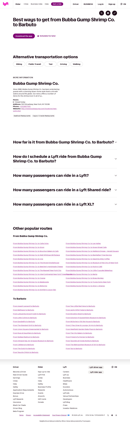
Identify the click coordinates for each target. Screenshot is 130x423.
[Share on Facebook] (108, 13)
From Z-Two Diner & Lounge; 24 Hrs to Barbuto (84, 325)
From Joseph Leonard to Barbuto (26, 306)
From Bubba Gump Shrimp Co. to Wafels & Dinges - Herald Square (92, 251)
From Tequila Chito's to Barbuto (25, 352)
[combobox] (123, 4)
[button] (65, 142)
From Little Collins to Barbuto (25, 318)
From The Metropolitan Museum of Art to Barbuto (85, 345)
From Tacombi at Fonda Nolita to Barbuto (82, 341)
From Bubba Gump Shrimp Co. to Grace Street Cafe (86, 247)
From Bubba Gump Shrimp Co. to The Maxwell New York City (37, 270)
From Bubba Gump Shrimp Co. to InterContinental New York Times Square (42, 274)
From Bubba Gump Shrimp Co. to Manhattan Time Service (89, 255)
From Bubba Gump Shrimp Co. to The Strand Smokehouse (36, 263)
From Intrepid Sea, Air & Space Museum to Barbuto (33, 341)
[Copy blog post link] (114, 13)
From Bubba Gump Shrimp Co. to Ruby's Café (84, 266)
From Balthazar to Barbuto (23, 310)
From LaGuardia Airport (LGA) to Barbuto (29, 314)
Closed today (20, 102)
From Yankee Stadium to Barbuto (26, 337)
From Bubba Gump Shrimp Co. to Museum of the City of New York (92, 263)
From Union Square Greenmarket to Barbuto (30, 329)
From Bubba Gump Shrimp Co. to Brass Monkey (85, 278)
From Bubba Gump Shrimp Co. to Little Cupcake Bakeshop (89, 270)
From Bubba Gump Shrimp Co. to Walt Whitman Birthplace (36, 255)
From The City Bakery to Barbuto (79, 333)
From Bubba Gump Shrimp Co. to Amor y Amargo (85, 286)
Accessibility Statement (41, 415)
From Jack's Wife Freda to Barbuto (79, 310)
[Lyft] (5, 4)
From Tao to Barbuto (74, 348)
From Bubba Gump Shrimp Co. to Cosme (29, 278)
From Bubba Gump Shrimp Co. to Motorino (30, 286)
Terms (21, 415)
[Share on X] (101, 13)
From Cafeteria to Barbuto (23, 345)
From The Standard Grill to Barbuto (27, 325)
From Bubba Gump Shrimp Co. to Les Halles (83, 243)
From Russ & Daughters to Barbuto (27, 333)
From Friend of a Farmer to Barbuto (80, 337)
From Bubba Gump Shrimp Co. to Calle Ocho (31, 243)
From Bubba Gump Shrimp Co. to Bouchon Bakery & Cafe (35, 251)
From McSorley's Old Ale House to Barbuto (83, 321)
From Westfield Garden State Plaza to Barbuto (84, 329)
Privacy (28, 415)
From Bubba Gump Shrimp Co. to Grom (28, 247)
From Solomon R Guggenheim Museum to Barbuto (86, 318)
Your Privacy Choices (59, 415)
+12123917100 (25, 106)
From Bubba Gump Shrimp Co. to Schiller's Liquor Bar (34, 290)
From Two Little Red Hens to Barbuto (80, 306)
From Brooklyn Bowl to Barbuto (78, 314)
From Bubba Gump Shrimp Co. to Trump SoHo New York (88, 282)
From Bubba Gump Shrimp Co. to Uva (28, 259)
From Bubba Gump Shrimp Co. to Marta (81, 274)
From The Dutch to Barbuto (24, 348)
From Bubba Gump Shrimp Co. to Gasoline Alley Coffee (88, 259)
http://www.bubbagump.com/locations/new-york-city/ (35, 110)
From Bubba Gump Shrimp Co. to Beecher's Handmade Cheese (38, 266)
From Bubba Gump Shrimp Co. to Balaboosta (31, 282)
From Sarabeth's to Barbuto (24, 321)
